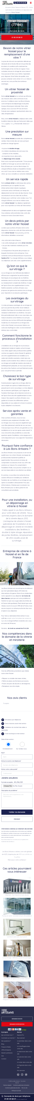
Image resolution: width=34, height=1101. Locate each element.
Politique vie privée (16, 1090)
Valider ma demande (17, 812)
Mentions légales (7, 1085)
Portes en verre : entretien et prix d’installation (17, 916)
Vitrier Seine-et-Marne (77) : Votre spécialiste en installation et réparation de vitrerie (19, 9)
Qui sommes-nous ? (7, 1035)
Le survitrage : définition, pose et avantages (17, 958)
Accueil (7, 7)
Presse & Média (6, 1047)
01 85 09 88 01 (17, 37)
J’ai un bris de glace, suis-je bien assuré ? (17, 979)
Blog (2, 1044)
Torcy (12, 124)
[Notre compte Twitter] (26, 1074)
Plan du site (24, 1088)
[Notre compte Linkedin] (18, 1074)
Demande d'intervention (17, 1024)
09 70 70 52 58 (21, 3)
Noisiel (24, 79)
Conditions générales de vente (12, 1088)
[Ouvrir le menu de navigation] (31, 3)
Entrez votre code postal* (9, 769)
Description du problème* (9, 790)
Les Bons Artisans (16, 1081)
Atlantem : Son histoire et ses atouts (17, 895)
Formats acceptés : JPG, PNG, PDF (12, 782)
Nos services (21, 1070)
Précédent (17, 819)
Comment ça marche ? (8, 1038)
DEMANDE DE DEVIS (17, 1019)
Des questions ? (6, 1041)
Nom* (3, 753)
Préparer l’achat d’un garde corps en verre (17, 999)
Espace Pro (20, 1035)
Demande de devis (17, 31)
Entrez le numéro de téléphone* (11, 761)
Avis (2, 1056)
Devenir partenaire (6, 1053)
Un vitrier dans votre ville (24, 1062)
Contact (3, 1059)
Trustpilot (6, 703)
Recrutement (21, 1038)
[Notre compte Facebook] (22, 1074)
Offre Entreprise (6, 1050)
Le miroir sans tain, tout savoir (17, 937)
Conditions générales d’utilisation (21, 1085)
